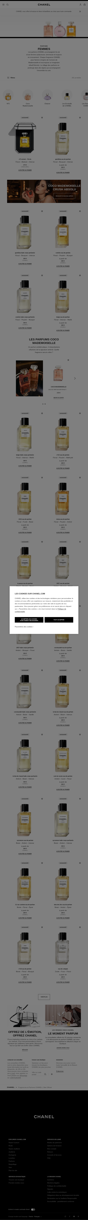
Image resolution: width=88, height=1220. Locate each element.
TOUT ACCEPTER (59, 619)
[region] (44, 610)
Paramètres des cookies (23, 627)
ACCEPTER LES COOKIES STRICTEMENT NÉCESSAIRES (29, 619)
